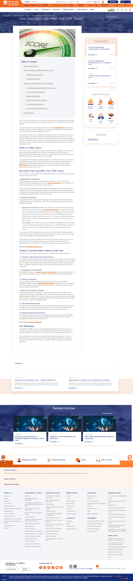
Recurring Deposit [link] (72, 473)
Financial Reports (30, 528)
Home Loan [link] (16, 473)
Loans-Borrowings (92, 139)
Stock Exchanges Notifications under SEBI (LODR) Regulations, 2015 (34, 504)
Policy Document (29, 541)
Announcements (71, 513)
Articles (27, 15)
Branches (69, 521)
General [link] (26, 5)
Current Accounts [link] (83, 473)
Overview (6, 496)
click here (115, 576)
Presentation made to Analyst (33, 531)
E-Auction (90, 498)
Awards (68, 496)
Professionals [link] (57, 5)
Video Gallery (70, 506)
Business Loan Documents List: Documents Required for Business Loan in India (29, 438)
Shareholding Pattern (31, 538)
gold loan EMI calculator (46, 283)
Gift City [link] (96, 5)
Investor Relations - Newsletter (33, 533)
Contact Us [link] (118, 5)
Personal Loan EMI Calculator (95, 521)
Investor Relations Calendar (33, 536)
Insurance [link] (56, 9)
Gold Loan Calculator (93, 528)
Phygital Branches (71, 528)
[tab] (66, 470)
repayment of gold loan (51, 210)
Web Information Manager (115, 554)
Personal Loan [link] (8, 473)
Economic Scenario (92, 501)
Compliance (7, 503)
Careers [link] (128, 5)
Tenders (89, 506)
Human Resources (9, 525)
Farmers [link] (91, 5)
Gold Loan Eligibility (35, 322)
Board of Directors (9, 506)
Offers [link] (92, 9)
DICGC (91, 568)
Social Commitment (9, 516)
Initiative (6, 501)
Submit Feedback (51, 536)
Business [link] (34, 1)
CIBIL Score (23, 165)
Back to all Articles (112, 17)
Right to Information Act (52, 517)
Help (109, 557)
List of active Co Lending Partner (117, 496)
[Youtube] (57, 567)
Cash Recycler (70, 526)
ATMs (68, 523)
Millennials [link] (34, 5)
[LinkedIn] (48, 567)
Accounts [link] (27, 9)
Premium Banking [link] (45, 5)
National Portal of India (114, 552)
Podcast (68, 508)
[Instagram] (44, 567)
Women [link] (65, 5)
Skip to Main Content (61, 2)
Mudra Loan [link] (42, 473)
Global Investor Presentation (33, 546)
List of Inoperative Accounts (116, 514)
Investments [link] (46, 9)
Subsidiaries (113, 1)
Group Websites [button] (11, 569)
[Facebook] (40, 567)
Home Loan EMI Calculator (95, 523)
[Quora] (61, 567)
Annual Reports (29, 526)
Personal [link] (27, 1)
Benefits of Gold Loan (34, 247)
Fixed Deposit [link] (62, 473)
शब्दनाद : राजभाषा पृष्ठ (92, 513)
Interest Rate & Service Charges (96, 503)
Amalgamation (8, 511)
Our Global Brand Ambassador (13, 508)
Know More (91, 54)
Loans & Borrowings (18, 15)
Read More (18, 388)
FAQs (88, 511)
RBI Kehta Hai (50, 504)
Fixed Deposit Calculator (94, 526)
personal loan (58, 127)
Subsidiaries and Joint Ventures (13, 519)
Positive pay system (51, 533)
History (6, 498)
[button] (118, 10)
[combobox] (129, 457)
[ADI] (3, 462)
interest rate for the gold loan (46, 272)
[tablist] (66, 477)
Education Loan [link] (25, 473)
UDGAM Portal (112, 505)
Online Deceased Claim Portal (116, 507)
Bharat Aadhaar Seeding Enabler (117, 547)
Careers (6, 528)
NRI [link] (40, 5)
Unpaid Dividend (29, 517)
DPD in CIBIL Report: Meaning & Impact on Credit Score (99, 437)
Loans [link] (36, 9)
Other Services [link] (82, 9)
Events (68, 498)
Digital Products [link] (68, 9)
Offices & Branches (9, 513)
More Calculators (92, 531)
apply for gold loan (54, 183)
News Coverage (71, 501)
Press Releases (70, 511)
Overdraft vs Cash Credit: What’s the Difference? (62, 437)
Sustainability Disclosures (32, 523)
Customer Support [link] (106, 5)
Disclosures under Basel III (32, 544)
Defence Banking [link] (80, 5)
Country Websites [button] (25, 569)
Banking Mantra (6, 15)
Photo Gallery (70, 503)
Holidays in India (50, 511)
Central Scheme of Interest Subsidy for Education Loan (116, 539)
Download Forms (92, 508)
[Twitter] (53, 567)
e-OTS (110, 498)
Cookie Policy (5, 576)
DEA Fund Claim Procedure (53, 528)
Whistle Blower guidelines (115, 549)
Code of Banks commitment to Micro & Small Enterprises (116, 543)
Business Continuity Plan (53, 531)
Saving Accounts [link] (52, 473)
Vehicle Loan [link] (34, 473)
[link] (111, 9)
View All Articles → (108, 413)
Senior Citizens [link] (71, 5)
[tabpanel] (66, 473)
